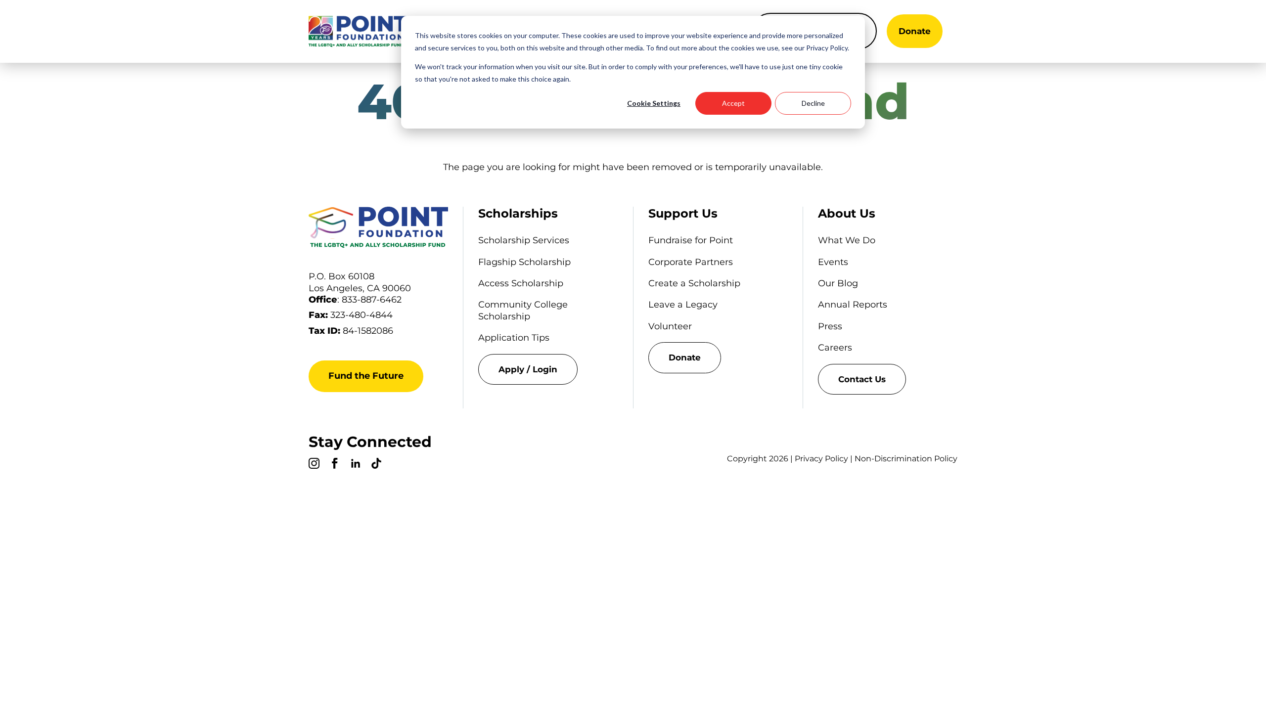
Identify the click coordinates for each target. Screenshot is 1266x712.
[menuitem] (548, 369)
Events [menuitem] (833, 262)
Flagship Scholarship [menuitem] (524, 262)
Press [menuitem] (830, 326)
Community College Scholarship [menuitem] (523, 310)
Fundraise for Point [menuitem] (690, 240)
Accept (733, 103)
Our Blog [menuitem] (838, 283)
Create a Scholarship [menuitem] (694, 283)
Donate (915, 31)
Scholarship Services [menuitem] (523, 240)
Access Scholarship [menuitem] (520, 283)
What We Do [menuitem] (846, 240)
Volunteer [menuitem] (670, 326)
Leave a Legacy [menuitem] (683, 304)
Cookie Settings (653, 103)
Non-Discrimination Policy (906, 458)
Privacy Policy (821, 458)
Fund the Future (366, 375)
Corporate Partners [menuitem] (690, 262)
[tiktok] (376, 465)
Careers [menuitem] (835, 347)
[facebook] (334, 465)
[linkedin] (355, 465)
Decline (813, 103)
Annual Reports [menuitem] (852, 304)
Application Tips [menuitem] (513, 337)
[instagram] (314, 465)
